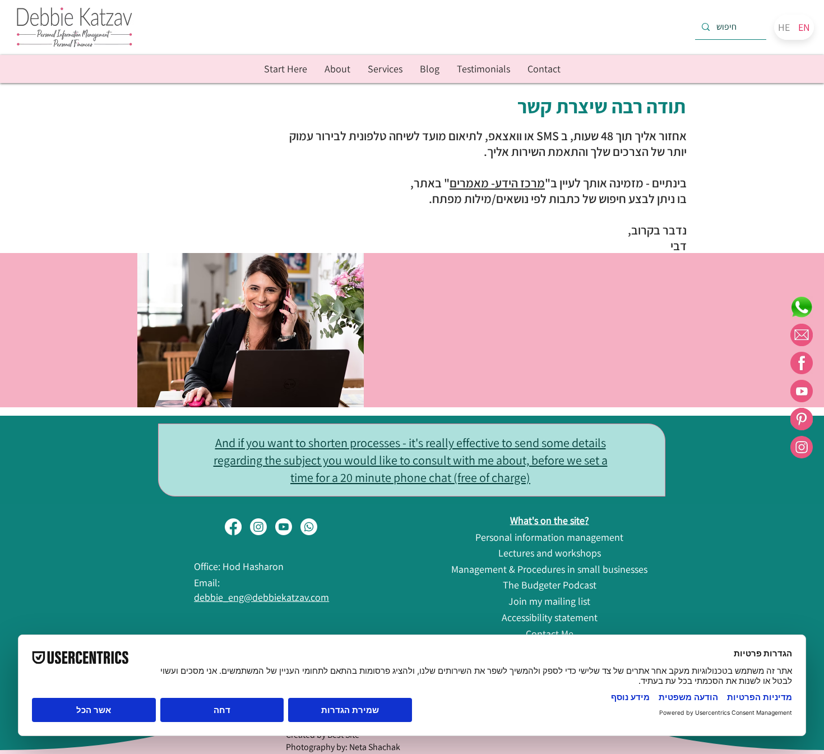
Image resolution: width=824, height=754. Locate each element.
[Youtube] (283, 526)
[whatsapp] (801, 307)
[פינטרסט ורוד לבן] (801, 419)
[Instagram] (258, 526)
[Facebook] (233, 526)
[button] (385, 69)
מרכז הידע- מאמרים (497, 183)
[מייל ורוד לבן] (801, 335)
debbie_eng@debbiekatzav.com (261, 597)
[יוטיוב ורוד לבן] (801, 391)
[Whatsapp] (308, 526)
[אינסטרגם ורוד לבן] (801, 447)
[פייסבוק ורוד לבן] (801, 363)
